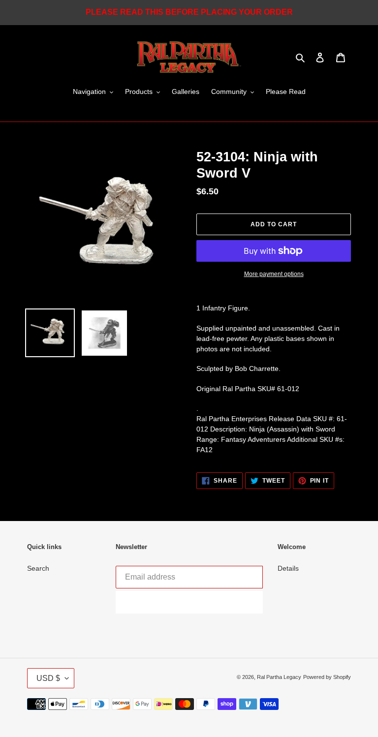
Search (38, 568)
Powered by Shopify (327, 677)
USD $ (48, 678)
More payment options (274, 274)
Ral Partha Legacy (279, 677)
